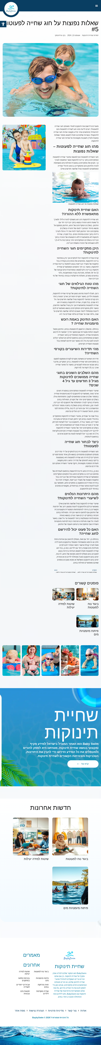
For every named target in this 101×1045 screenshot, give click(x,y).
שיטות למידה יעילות (36, 859)
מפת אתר (20, 1010)
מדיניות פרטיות (56, 1010)
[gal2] (70, 660)
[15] (31, 660)
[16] (11, 660)
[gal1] (90, 660)
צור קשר (72, 1010)
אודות (83, 1010)
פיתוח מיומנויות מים (75, 908)
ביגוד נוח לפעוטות (93, 605)
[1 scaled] (50, 660)
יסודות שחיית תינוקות (90, 35)
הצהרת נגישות (36, 1010)
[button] (3, 24)
